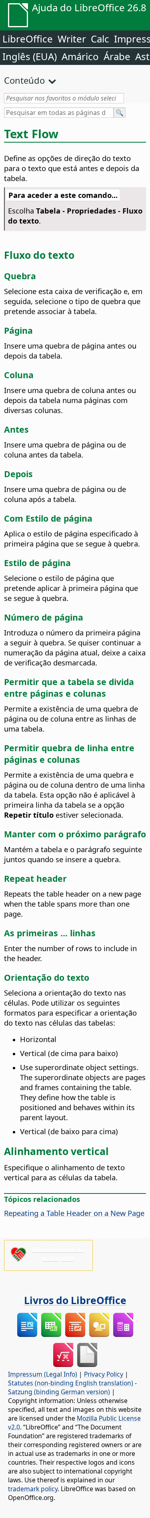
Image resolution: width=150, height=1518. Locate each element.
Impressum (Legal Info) (42, 1374)
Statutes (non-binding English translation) (70, 1383)
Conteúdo (24, 80)
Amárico (80, 56)
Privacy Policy (103, 1374)
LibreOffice (27, 38)
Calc (100, 38)
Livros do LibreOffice (75, 1300)
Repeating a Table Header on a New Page (74, 1213)
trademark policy (33, 1488)
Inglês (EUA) (29, 56)
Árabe (117, 56)
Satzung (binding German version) (59, 1391)
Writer (72, 38)
